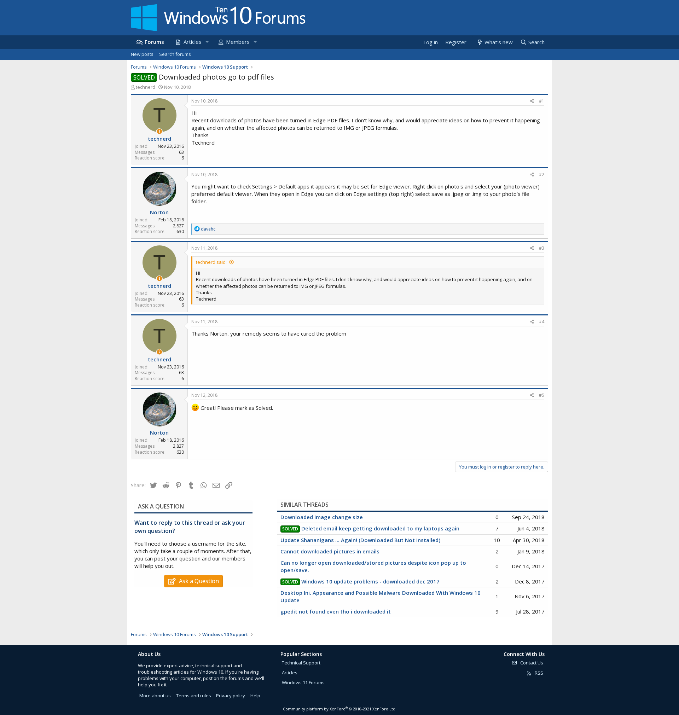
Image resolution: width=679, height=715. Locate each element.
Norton (159, 212)
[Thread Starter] (159, 131)
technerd (145, 87)
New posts (142, 54)
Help (255, 695)
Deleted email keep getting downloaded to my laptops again (380, 528)
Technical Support (301, 662)
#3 (541, 248)
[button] (207, 41)
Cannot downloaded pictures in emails (329, 551)
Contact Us (531, 662)
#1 (541, 101)
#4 (541, 322)
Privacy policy (230, 695)
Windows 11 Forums (303, 682)
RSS (538, 673)
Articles (193, 41)
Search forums (175, 54)
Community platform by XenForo (339, 708)
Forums (154, 41)
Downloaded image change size (321, 517)
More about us (155, 695)
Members (238, 41)
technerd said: (211, 262)
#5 (541, 395)
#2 (541, 175)
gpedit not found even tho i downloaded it (335, 611)
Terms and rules (193, 695)
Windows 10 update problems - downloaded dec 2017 (370, 581)
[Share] (532, 101)
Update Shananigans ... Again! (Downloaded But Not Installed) (360, 539)
